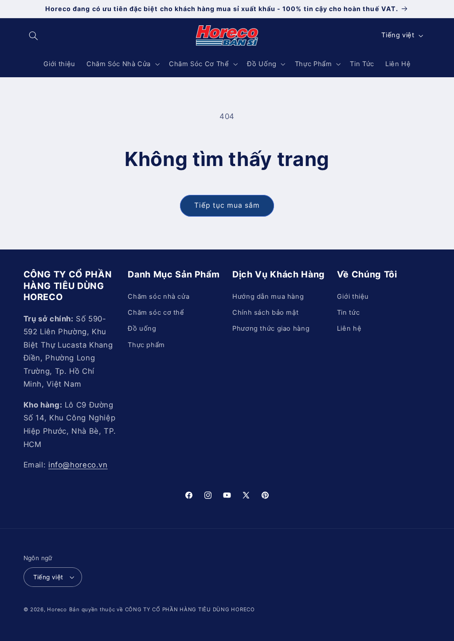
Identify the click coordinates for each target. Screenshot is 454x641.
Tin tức (348, 313)
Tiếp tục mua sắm (227, 205)
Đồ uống (142, 328)
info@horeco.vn (78, 464)
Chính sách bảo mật (265, 313)
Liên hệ (349, 328)
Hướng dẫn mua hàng (268, 297)
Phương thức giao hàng (270, 328)
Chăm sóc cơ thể (156, 313)
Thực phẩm (146, 345)
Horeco (57, 609)
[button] (33, 35)
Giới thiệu (353, 297)
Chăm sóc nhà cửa (158, 297)
